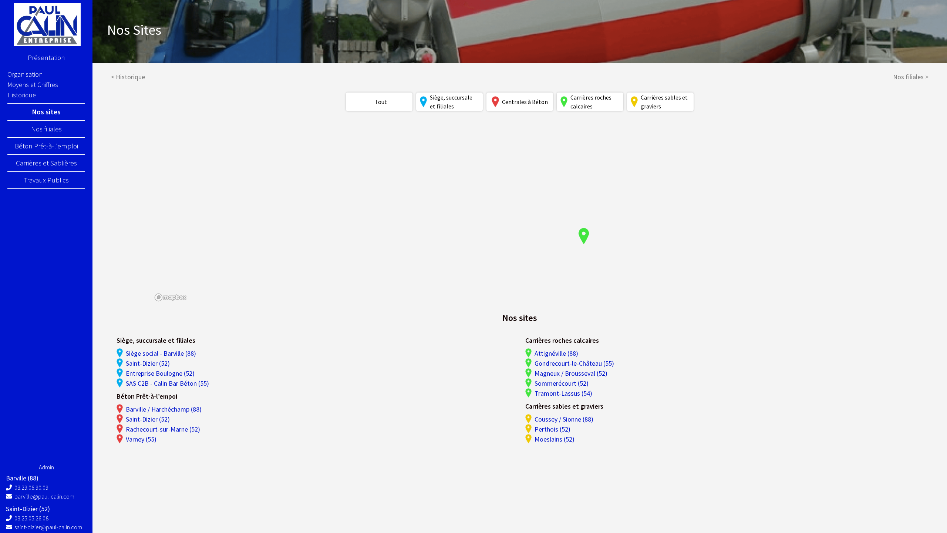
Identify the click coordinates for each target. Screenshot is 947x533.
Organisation (25, 74)
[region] (520, 211)
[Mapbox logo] (170, 297)
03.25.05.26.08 (30, 518)
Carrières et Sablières (46, 162)
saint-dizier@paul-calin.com (47, 527)
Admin (46, 467)
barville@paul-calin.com (43, 496)
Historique (21, 95)
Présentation (46, 57)
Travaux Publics (46, 179)
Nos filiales (46, 128)
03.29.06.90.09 (30, 487)
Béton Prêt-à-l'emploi (46, 145)
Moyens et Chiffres (32, 84)
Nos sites (46, 111)
